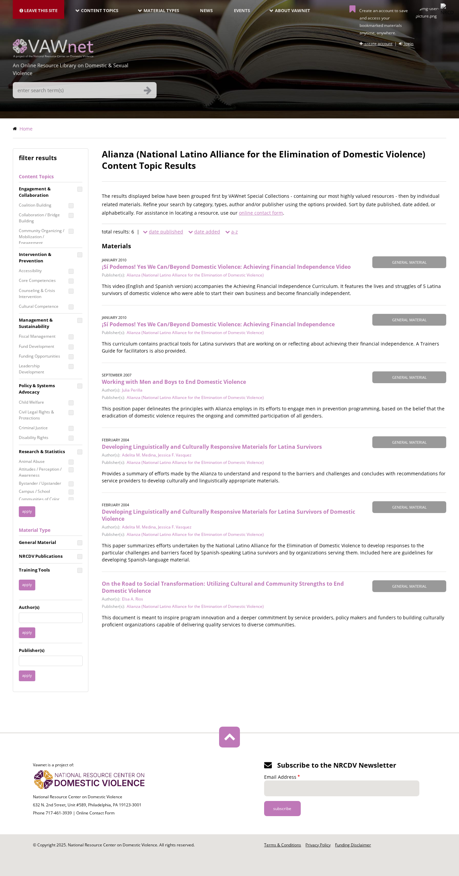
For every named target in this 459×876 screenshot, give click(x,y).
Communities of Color (39, 499)
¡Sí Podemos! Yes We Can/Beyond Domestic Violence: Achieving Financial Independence (218, 324)
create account (378, 43)
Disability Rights (33, 437)
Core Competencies (37, 280)
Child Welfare (31, 402)
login (408, 43)
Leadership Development (31, 369)
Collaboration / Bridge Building (39, 218)
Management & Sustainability (36, 323)
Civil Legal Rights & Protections (36, 415)
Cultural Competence (38, 306)
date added (207, 231)
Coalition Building (35, 205)
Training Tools (34, 570)
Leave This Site (40, 10)
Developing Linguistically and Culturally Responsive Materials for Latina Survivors (212, 446)
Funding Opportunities (39, 356)
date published (166, 231)
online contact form (261, 213)
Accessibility (30, 270)
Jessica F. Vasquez (175, 455)
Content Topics (99, 10)
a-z (234, 231)
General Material (37, 542)
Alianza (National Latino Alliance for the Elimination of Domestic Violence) (195, 275)
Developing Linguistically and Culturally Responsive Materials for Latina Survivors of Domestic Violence (228, 515)
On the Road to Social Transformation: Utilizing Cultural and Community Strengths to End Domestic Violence (223, 587)
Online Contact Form (95, 813)
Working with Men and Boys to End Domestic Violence (174, 382)
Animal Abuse (32, 461)
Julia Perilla (132, 390)
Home (26, 128)
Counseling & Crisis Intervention (37, 293)
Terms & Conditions (282, 845)
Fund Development (36, 346)
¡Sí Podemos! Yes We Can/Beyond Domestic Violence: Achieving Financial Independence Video (226, 266)
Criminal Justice (33, 428)
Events (242, 10)
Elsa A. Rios (132, 599)
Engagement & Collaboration (35, 192)
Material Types (161, 10)
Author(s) (29, 607)
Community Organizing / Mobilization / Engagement (41, 237)
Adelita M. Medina (139, 455)
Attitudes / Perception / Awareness (40, 472)
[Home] (53, 55)
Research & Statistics (42, 451)
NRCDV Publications (40, 556)
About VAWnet (292, 10)
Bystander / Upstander (40, 483)
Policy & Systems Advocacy (37, 388)
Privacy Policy (318, 845)
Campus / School (34, 491)
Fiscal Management (37, 336)
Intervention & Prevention (35, 257)
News (206, 10)
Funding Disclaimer (353, 845)
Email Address (280, 777)
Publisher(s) (31, 650)
